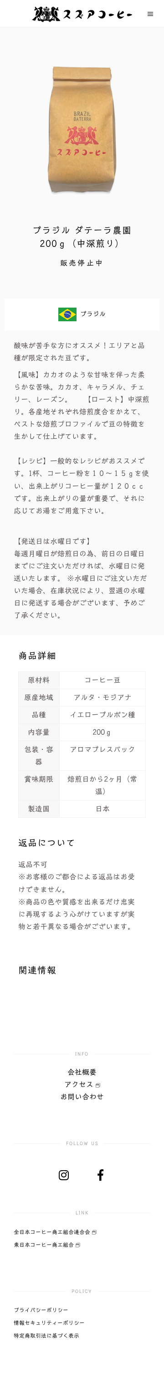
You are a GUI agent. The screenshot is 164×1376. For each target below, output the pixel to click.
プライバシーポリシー (41, 1310)
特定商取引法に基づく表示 (46, 1335)
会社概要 (82, 1072)
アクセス (80, 1084)
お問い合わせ (82, 1096)
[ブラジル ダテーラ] (82, 127)
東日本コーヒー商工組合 (45, 1244)
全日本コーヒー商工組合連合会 (53, 1232)
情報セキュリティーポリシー (49, 1322)
